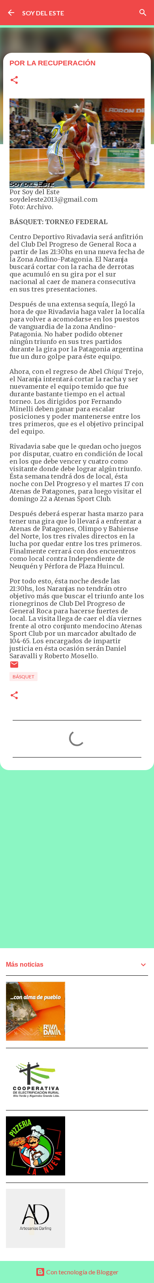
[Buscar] (143, 12)
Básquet (23, 677)
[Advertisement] (77, 859)
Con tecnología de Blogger (81, 1272)
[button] (14, 80)
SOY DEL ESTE (43, 13)
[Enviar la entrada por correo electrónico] (14, 667)
